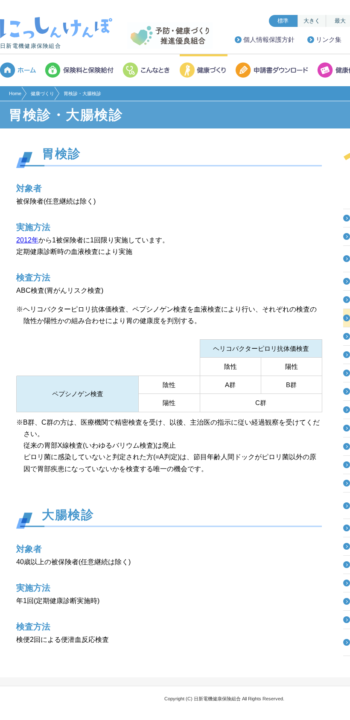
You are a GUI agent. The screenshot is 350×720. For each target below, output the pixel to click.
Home (15, 93)
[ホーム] (20, 70)
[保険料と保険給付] (80, 70)
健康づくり (42, 93)
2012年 (27, 240)
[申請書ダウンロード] (273, 70)
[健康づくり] (204, 70)
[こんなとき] (147, 70)
